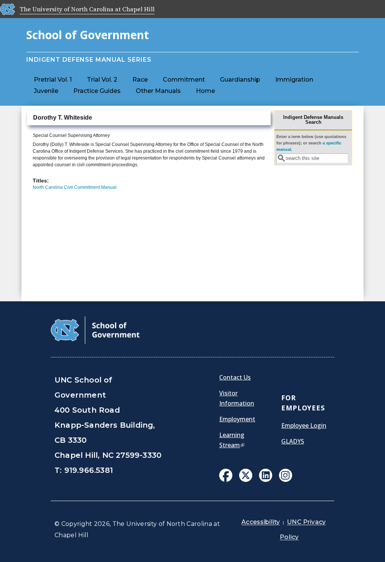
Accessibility (260, 522)
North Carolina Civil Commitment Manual (75, 187)
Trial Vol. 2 (102, 79)
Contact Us (235, 377)
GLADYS (292, 441)
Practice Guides (97, 90)
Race (140, 79)
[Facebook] (225, 476)
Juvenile (46, 90)
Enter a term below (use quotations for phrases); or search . (311, 143)
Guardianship (240, 79)
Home (205, 90)
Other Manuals (158, 90)
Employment (237, 419)
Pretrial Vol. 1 (53, 79)
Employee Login (303, 425)
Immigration (294, 79)
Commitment (184, 79)
